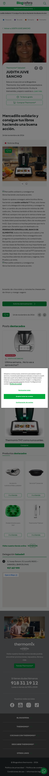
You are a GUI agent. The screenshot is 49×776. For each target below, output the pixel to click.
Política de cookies (15, 384)
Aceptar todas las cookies (24, 396)
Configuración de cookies (24, 402)
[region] (24, 388)
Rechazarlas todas (24, 390)
